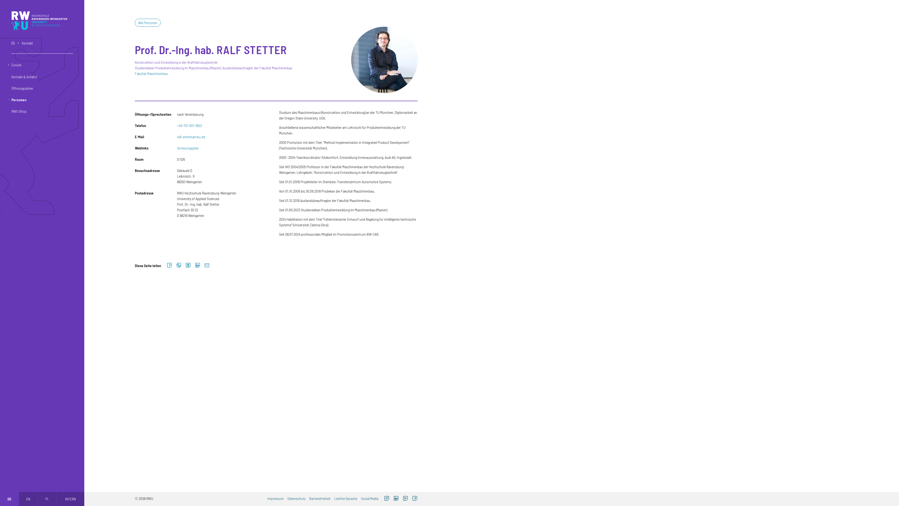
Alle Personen (147, 22)
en (28, 499)
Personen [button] (18, 99)
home (13, 43)
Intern (70, 499)
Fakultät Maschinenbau (151, 73)
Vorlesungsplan (188, 148)
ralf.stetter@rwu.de (191, 136)
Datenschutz (296, 498)
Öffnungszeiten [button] (22, 88)
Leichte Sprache (345, 498)
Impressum (275, 498)
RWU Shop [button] (18, 111)
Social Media (369, 498)
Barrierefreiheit (320, 498)
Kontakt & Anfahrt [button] (24, 76)
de (9, 499)
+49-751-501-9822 (189, 125)
